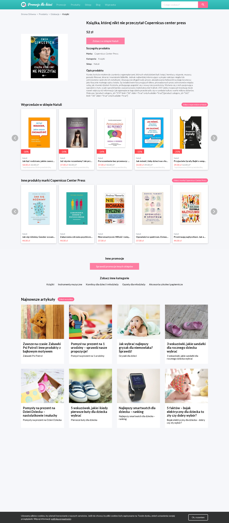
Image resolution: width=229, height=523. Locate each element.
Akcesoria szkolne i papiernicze (166, 284)
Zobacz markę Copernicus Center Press (190, 180)
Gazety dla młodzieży (133, 284)
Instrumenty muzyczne (70, 284)
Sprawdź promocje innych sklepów (114, 266)
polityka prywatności (61, 519)
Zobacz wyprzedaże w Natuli (194, 104)
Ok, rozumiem (198, 517)
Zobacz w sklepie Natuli (105, 40)
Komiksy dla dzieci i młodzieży (102, 284)
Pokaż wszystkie (66, 299)
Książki (50, 284)
